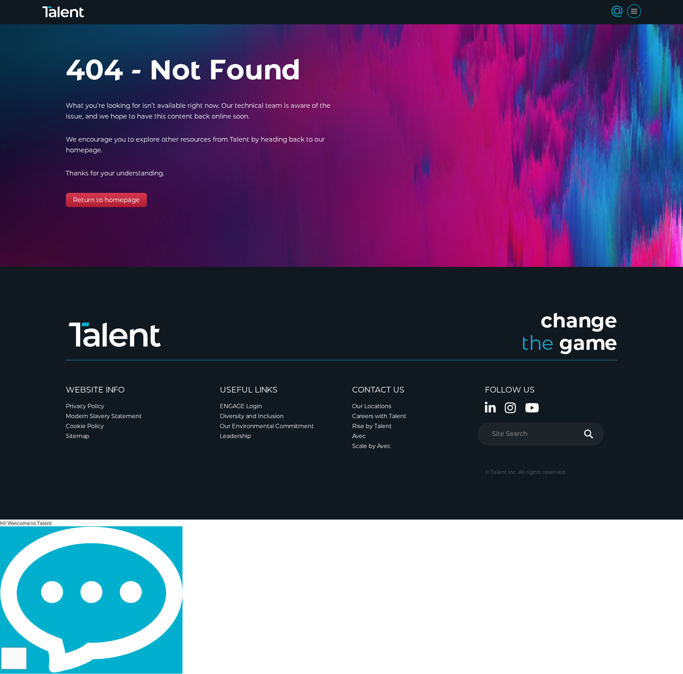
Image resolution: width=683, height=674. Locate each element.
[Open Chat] (91, 600)
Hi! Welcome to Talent (26, 523)
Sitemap (77, 436)
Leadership (235, 436)
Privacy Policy (85, 406)
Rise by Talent (372, 426)
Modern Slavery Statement (104, 416)
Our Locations (371, 406)
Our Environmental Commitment (267, 426)
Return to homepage (106, 200)
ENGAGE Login (241, 406)
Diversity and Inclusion (252, 416)
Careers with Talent (379, 416)
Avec (359, 436)
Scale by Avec (371, 446)
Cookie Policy (85, 426)
